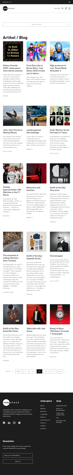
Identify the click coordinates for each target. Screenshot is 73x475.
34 (46, 371)
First (19, 371)
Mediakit (43, 411)
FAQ (57, 417)
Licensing (44, 414)
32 (32, 371)
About (42, 405)
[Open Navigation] (69, 8)
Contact (43, 423)
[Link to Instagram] (15, 423)
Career (42, 425)
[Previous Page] (12, 371)
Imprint (43, 408)
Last (60, 371)
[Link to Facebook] (5, 423)
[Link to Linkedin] (10, 423)
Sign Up (18, 461)
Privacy (43, 417)
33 (39, 371)
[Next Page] (65, 371)
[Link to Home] (8, 8)
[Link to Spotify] (20, 423)
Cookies (43, 428)
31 (26, 371)
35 (53, 371)
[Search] (61, 8)
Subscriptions (61, 405)
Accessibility (45, 420)
